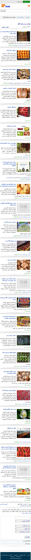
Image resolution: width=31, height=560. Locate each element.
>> (20, 506)
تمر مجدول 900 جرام (11, 241)
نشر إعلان (26, 1)
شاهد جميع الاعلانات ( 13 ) (25, 442)
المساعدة (18, 556)
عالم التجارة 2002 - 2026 (15, 558)
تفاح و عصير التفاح (11, 126)
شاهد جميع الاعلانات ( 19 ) (25, 235)
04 (25, 506)
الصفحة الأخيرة (3, 504)
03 (27, 506)
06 (22, 506)
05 (24, 506)
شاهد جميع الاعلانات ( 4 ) (25, 254)
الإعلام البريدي (26, 541)
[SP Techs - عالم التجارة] (5, 7)
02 (29, 506)
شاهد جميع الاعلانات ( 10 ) (25, 217)
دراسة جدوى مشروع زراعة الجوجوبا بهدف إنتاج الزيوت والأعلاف (9, 163)
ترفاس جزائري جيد (11, 335)
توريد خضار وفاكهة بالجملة (9, 409)
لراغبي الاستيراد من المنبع (9, 88)
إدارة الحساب (19, 1)
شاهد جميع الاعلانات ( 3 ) (25, 83)
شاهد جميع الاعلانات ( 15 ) (25, 460)
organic (11, 83)
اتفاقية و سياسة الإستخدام (6, 555)
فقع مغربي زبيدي (12, 259)
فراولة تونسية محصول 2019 (9, 390)
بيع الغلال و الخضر (11, 107)
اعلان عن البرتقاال (11, 428)
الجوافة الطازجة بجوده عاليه (9, 352)
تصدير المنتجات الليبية (19, 45)
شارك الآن (27, 543)
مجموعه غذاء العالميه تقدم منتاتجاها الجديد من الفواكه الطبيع (9, 486)
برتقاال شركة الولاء (11, 50)
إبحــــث (27, 537)
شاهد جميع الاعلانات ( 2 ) (25, 198)
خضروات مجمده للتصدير (10, 222)
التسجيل (16, 555)
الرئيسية (12, 556)
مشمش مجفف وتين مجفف (9, 69)
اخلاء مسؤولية (22, 555)
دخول (29, 555)
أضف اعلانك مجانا (26, 513)
